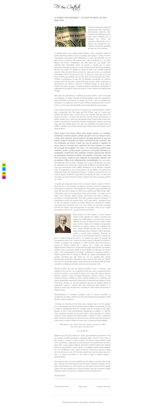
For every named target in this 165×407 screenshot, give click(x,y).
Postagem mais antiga (103, 386)
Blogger (100, 402)
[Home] (4, 165)
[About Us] (4, 169)
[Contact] (4, 177)
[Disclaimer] (4, 173)
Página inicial (83, 386)
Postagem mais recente (62, 386)
